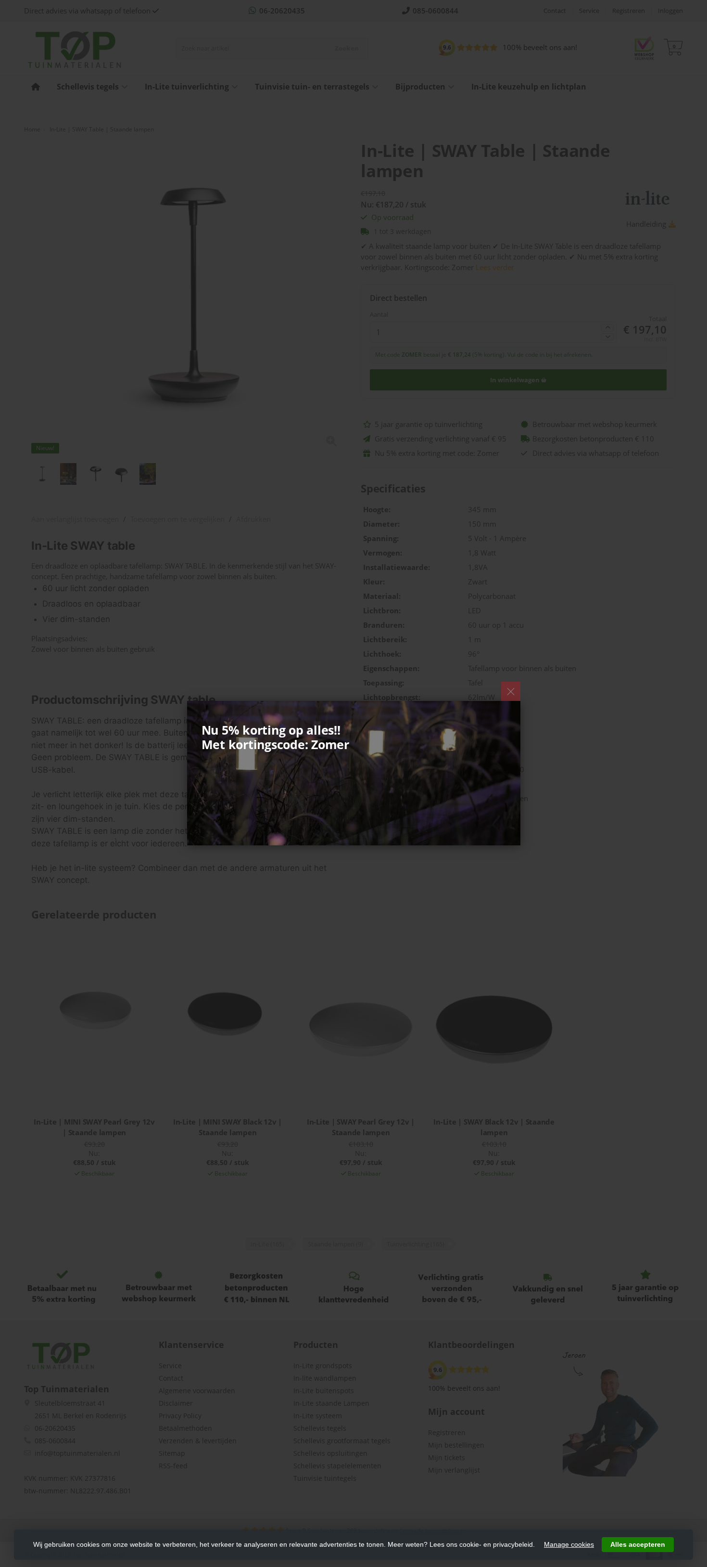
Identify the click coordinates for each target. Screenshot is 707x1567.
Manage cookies (569, 1544)
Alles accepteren (637, 1544)
